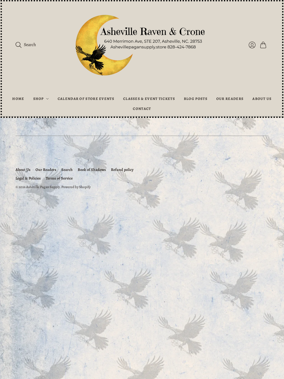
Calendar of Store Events (86, 98)
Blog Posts (195, 98)
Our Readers (230, 98)
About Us (262, 98)
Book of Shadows (92, 169)
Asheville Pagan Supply (43, 187)
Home (18, 98)
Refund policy (122, 169)
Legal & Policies (28, 178)
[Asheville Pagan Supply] (142, 46)
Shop (38, 98)
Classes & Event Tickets (149, 98)
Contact (142, 108)
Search (67, 169)
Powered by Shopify (76, 187)
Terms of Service (59, 178)
